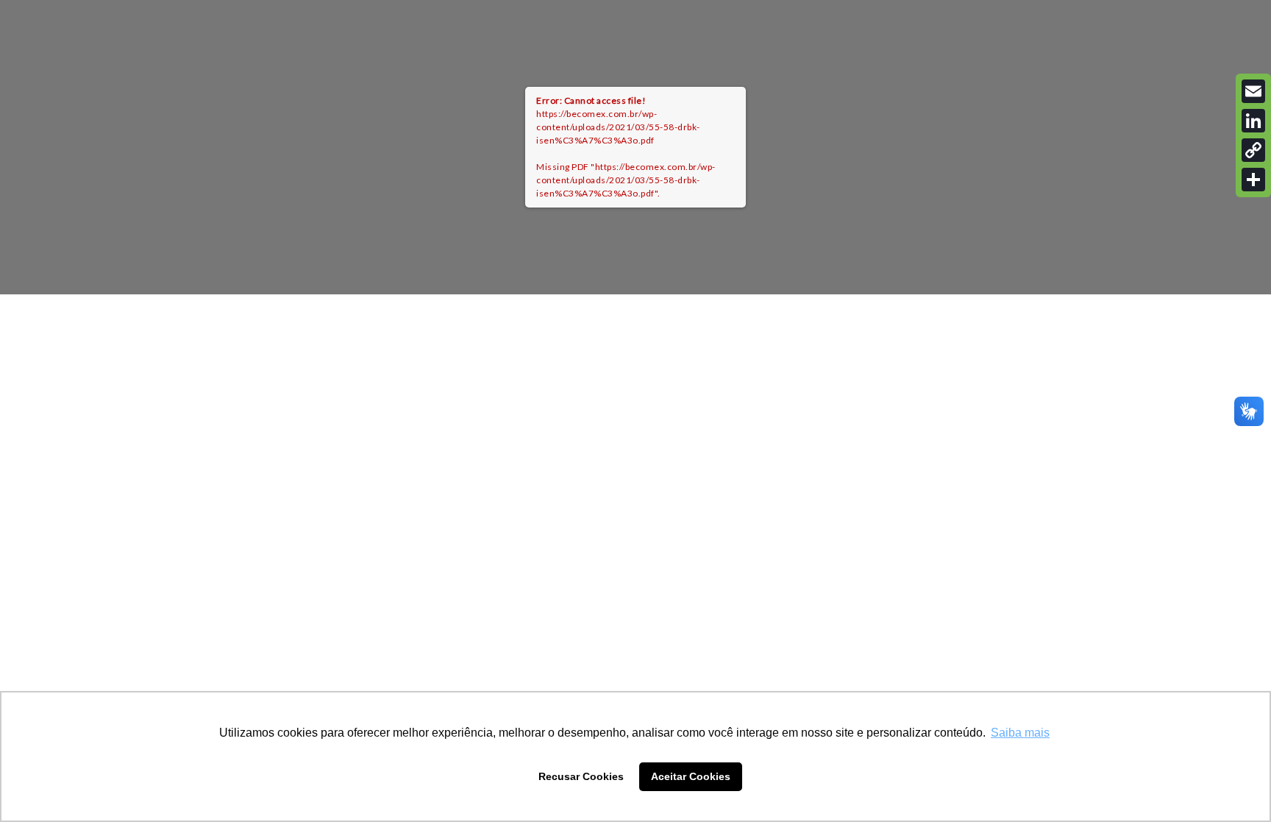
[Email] (1253, 91)
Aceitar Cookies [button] (690, 776)
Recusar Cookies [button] (581, 776)
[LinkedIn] (1253, 120)
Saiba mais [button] (1020, 732)
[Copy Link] (1253, 150)
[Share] (1253, 179)
